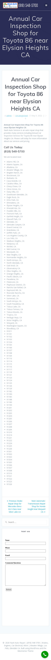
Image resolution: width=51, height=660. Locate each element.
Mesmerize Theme (25, 651)
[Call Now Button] (44, 654)
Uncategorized (21, 115)
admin (9, 115)
